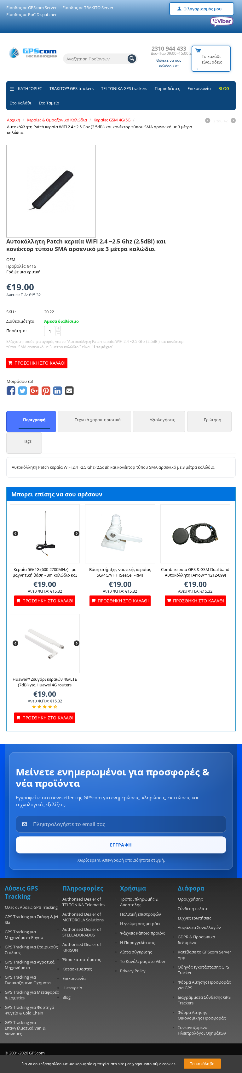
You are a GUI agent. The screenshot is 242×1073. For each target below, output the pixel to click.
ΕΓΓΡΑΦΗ (121, 845)
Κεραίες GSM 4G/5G (112, 120)
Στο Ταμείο (49, 103)
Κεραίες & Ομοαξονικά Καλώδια (57, 120)
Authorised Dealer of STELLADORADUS (81, 932)
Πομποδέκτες (167, 88)
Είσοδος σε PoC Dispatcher (31, 14)
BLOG (223, 88)
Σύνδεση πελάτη (193, 908)
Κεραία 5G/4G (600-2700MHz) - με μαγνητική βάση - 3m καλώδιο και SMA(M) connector (45, 575)
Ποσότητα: (16, 330)
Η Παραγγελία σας (137, 942)
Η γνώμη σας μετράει (140, 923)
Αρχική (13, 120)
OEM (10, 259)
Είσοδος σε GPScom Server (31, 7)
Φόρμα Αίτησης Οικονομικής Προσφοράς (202, 1015)
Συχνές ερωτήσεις (194, 918)
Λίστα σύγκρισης (136, 952)
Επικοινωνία (199, 88)
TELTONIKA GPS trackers (124, 88)
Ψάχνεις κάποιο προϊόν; (142, 933)
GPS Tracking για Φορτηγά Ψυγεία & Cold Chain (29, 1010)
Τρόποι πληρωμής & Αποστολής (139, 902)
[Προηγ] (207, 121)
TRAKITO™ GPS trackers (71, 88)
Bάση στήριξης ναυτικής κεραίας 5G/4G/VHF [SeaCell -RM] (120, 572)
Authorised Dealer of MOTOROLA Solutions (83, 917)
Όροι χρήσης (190, 899)
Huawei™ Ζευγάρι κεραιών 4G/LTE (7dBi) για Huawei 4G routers (45, 682)
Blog (66, 997)
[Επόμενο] (233, 121)
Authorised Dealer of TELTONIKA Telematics (83, 902)
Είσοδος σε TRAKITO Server (87, 7)
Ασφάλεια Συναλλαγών (199, 927)
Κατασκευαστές (77, 969)
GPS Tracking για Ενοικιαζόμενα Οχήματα (28, 980)
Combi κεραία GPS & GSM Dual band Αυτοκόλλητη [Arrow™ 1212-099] (195, 572)
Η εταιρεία (72, 988)
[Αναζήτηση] (132, 58)
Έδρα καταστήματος (81, 959)
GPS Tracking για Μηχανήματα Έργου (24, 934)
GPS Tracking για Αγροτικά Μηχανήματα (30, 964)
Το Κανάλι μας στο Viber (142, 961)
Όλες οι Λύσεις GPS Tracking (31, 907)
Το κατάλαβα (202, 1063)
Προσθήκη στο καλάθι (40, 363)
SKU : (11, 312)
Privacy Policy (133, 971)
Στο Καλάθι (20, 103)
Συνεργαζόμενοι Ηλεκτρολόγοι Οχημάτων (202, 1030)
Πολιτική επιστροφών (140, 914)
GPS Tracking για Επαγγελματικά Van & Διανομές (25, 1028)
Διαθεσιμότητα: (20, 321)
